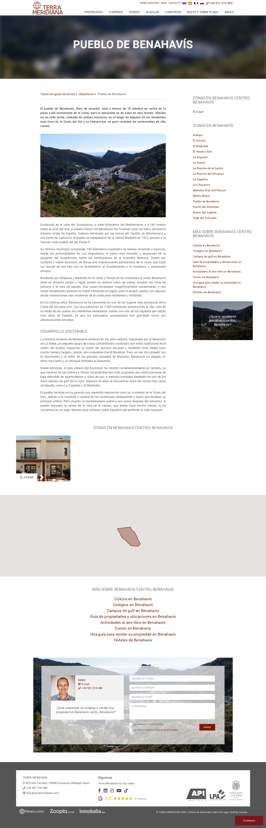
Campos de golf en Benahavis (212, 256)
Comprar (115, 12)
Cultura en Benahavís (206, 245)
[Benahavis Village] (184, 3)
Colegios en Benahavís (207, 251)
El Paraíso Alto (202, 151)
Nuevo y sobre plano (202, 12)
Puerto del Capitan (205, 212)
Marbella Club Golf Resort (209, 190)
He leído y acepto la (155, 730)
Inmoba (243, 812)
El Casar (198, 111)
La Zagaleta (200, 179)
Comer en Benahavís (206, 277)
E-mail (85, 684)
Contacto (174, 3)
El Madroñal (200, 146)
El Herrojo (199, 140)
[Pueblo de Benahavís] (190, 3)
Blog (164, 3)
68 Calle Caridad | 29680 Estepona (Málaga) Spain (58, 783)
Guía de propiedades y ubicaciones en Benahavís (133, 616)
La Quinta (199, 162)
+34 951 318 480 (221, 3)
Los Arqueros (201, 184)
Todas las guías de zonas (57, 94)
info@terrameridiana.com (42, 793)
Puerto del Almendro (206, 207)
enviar (207, 727)
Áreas (229, 12)
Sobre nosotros (149, 3)
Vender (134, 12)
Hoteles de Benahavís (207, 292)
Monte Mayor (201, 195)
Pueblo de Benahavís (206, 201)
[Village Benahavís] (196, 3)
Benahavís (86, 94)
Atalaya (197, 135)
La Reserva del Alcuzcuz (208, 173)
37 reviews (141, 798)
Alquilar (152, 12)
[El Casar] (43, 437)
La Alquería (200, 157)
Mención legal (221, 812)
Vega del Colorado (205, 218)
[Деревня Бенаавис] (202, 3)
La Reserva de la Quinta (208, 168)
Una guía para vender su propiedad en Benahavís (133, 634)
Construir (173, 12)
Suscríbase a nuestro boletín (148, 724)
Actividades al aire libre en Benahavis (217, 271)
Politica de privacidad (166, 730)
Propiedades (93, 12)
